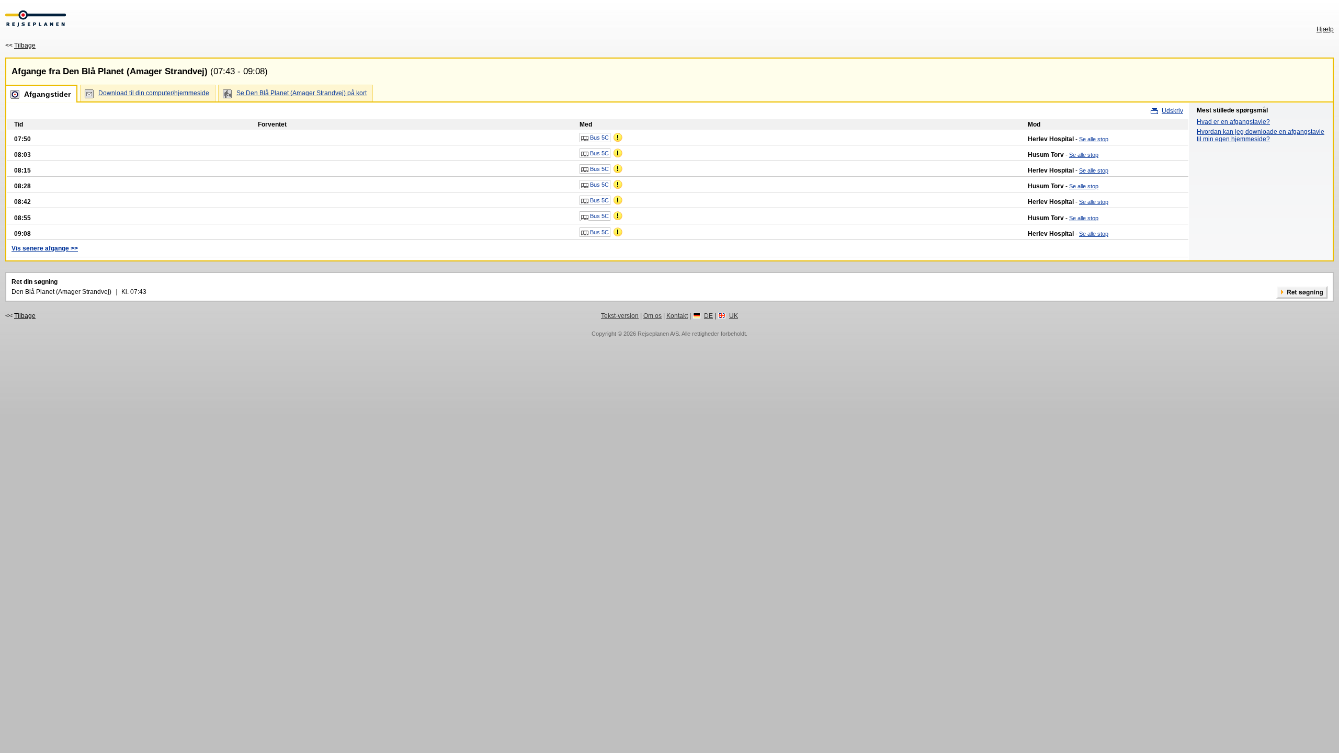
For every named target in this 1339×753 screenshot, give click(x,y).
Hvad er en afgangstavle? (1233, 122)
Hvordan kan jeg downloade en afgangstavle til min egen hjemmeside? (1260, 135)
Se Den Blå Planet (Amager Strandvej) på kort (301, 93)
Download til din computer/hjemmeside (153, 93)
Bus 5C (598, 137)
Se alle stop (1093, 139)
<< (20, 45)
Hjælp (1325, 29)
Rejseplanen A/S (658, 333)
